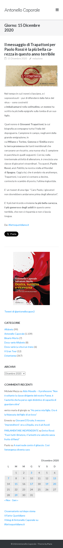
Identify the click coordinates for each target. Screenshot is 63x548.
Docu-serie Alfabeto (14, 342)
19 (47, 483)
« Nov (7, 500)
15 (16, 483)
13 (54, 478)
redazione (37, 58)
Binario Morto (11, 338)
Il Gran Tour (10, 351)
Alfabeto (8, 329)
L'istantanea (10, 355)
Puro (49, 544)
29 (16, 495)
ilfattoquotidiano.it (19, 224)
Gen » (15, 500)
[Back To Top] (54, 540)
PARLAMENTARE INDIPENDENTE (21, 430)
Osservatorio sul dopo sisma (19, 511)
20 (54, 483)
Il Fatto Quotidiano (14, 515)
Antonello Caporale (14, 333)
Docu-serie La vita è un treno (19, 346)
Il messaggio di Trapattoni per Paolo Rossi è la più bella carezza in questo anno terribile (30, 49)
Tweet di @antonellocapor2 (19, 311)
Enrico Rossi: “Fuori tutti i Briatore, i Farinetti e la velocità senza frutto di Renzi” (29, 435)
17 (31, 483)
